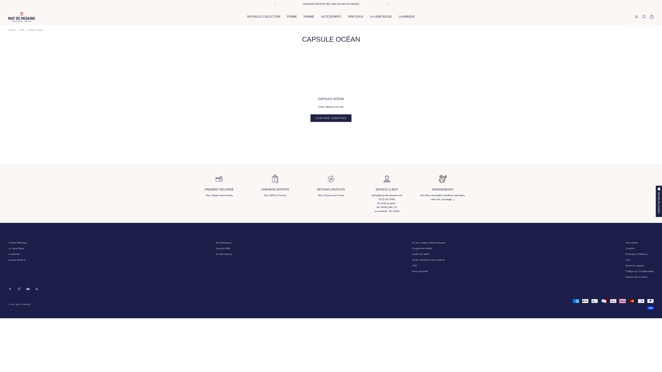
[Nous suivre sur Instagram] (19, 289)
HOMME (309, 16)
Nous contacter (420, 271)
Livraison (630, 248)
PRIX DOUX (355, 16)
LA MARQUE (407, 16)
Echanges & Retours (636, 254)
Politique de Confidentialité (639, 271)
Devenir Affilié (223, 248)
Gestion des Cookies (636, 277)
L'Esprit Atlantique (17, 242)
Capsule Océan (35, 30)
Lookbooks (14, 254)
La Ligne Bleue (16, 248)
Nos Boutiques (223, 242)
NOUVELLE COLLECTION (263, 16)
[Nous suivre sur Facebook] (10, 289)
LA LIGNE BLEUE (381, 16)
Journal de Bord (16, 260)
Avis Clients (631, 242)
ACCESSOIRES (331, 16)
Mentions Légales (634, 265)
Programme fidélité (422, 248)
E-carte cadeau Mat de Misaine (428, 242)
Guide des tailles (421, 254)
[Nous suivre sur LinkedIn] (37, 289)
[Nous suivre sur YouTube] (28, 289)
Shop (21, 30)
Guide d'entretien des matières (428, 260)
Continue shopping (331, 118)
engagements (442, 189)
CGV (628, 260)
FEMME (292, 16)
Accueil (12, 30)
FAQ (414, 265)
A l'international (224, 254)
